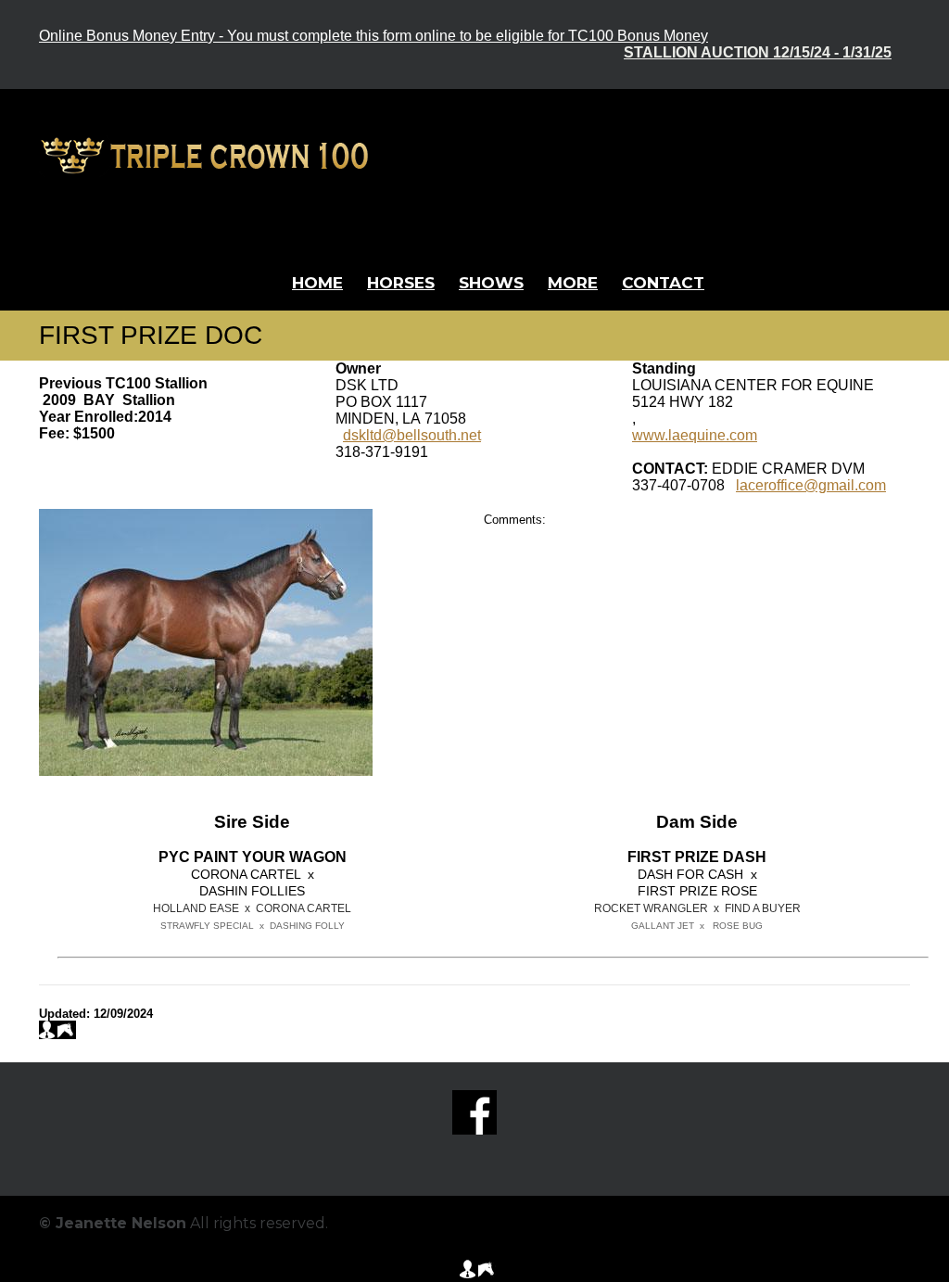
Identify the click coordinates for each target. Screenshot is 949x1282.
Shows (491, 282)
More (573, 282)
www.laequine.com (694, 435)
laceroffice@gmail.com (811, 485)
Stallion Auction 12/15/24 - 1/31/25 (758, 52)
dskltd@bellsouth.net (412, 435)
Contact (663, 282)
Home (317, 282)
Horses (401, 282)
